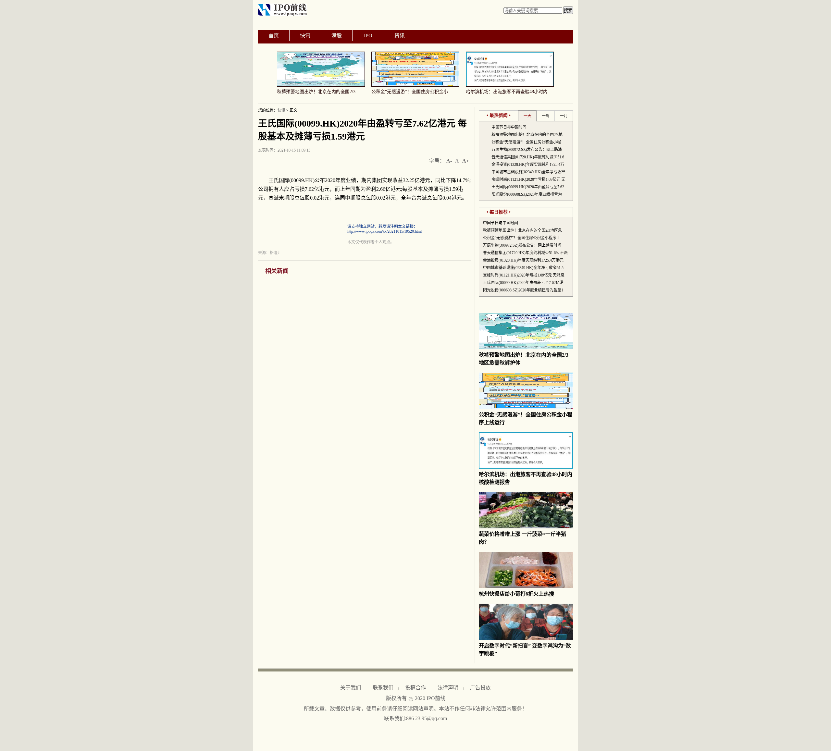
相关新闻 (277, 271)
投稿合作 (415, 687)
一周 (546, 116)
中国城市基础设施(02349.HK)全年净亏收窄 (528, 172)
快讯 (305, 35)
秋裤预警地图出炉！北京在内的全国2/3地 (527, 134)
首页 (273, 35)
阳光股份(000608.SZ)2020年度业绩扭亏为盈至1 (523, 290)
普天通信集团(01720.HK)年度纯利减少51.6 (527, 157)
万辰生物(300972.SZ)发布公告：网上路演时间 (522, 245)
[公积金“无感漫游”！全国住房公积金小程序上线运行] (526, 407)
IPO (368, 35)
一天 (527, 116)
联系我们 (383, 687)
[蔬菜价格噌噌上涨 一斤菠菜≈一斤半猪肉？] (526, 527)
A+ (465, 161)
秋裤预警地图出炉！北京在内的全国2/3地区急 (522, 230)
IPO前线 (436, 698)
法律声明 (448, 687)
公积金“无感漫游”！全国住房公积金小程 (526, 142)
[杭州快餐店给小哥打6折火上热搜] (526, 587)
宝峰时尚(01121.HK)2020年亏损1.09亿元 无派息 (523, 275)
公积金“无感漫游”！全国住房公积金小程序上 (521, 238)
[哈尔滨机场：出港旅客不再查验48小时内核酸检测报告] (526, 467)
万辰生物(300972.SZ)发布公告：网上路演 (526, 149)
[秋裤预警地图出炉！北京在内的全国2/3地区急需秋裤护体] (526, 348)
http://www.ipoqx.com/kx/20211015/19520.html (384, 231)
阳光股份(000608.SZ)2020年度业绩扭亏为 (526, 194)
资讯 (399, 35)
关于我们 (350, 687)
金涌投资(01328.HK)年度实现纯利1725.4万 (527, 164)
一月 (564, 116)
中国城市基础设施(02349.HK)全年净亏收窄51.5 (523, 267)
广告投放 (480, 687)
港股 (336, 35)
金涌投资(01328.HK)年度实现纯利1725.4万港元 (523, 260)
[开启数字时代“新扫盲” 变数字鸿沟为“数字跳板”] (526, 638)
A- (449, 161)
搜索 (568, 10)
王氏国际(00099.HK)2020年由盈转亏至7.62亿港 (523, 282)
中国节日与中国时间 (509, 127)
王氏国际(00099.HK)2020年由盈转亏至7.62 (527, 187)
